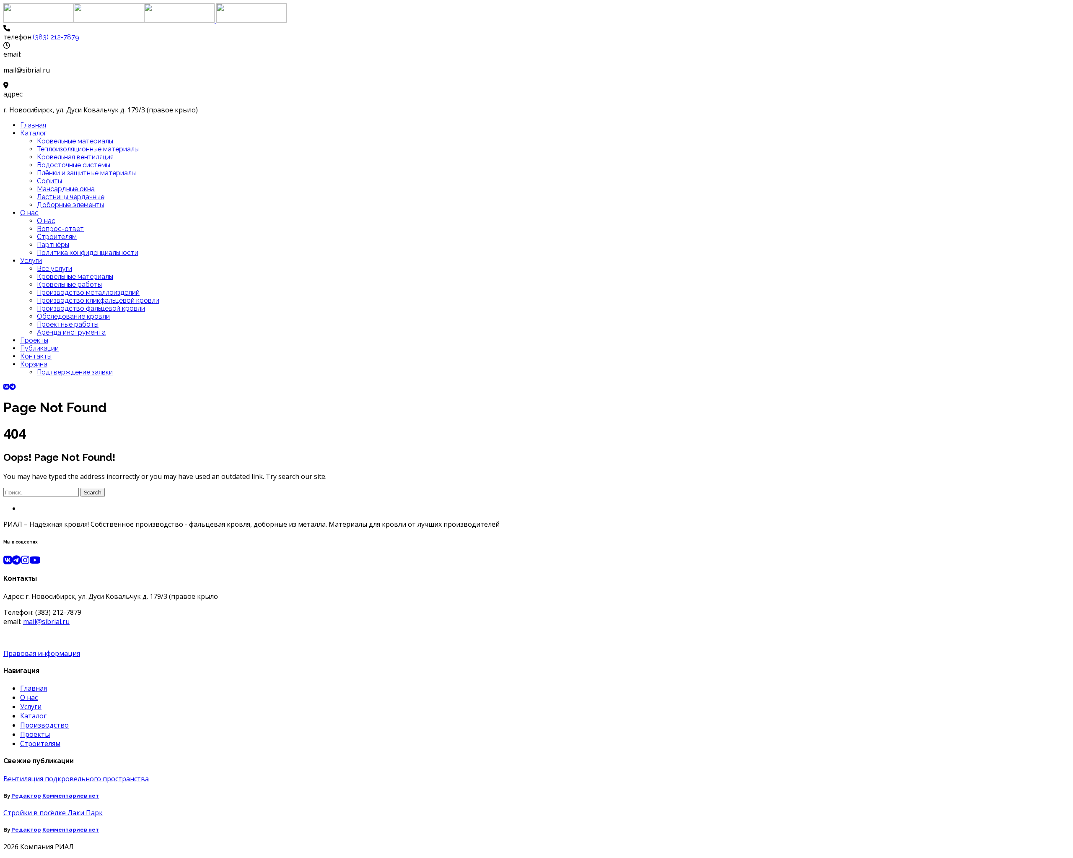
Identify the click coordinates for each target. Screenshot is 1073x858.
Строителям (57, 237)
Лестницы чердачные (70, 197)
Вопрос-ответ (60, 229)
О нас (29, 213)
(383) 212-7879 (56, 37)
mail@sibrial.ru (46, 621)
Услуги (31, 261)
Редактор (26, 796)
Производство (44, 725)
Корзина (33, 364)
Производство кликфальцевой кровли (98, 300)
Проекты (34, 340)
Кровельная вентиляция (75, 157)
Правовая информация (41, 653)
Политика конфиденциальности (87, 253)
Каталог (33, 133)
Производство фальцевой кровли (91, 308)
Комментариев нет (70, 796)
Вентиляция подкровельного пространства (76, 778)
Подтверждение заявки (75, 372)
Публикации (39, 348)
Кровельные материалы (75, 141)
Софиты (49, 181)
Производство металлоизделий (88, 292)
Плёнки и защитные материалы (86, 173)
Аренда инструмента (71, 332)
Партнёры (53, 245)
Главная (33, 125)
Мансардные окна (66, 189)
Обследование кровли (73, 316)
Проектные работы (67, 324)
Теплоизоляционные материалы (88, 149)
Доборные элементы (70, 205)
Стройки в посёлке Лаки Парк (53, 812)
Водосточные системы (73, 165)
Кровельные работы (69, 285)
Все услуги (54, 269)
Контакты (36, 356)
